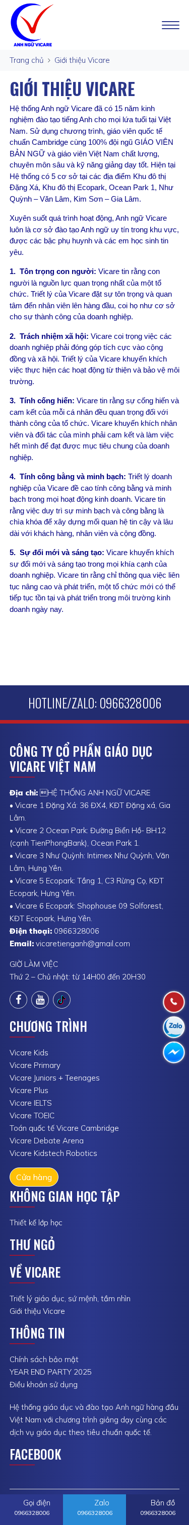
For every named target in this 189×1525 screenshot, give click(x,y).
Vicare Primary (35, 1065)
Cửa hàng (34, 1177)
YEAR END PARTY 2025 (51, 1372)
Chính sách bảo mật (44, 1359)
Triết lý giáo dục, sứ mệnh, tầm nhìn (70, 1298)
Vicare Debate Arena (47, 1140)
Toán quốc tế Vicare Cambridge (64, 1128)
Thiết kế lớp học (36, 1222)
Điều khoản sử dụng (44, 1384)
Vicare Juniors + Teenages (55, 1078)
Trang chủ (27, 60)
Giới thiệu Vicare (82, 60)
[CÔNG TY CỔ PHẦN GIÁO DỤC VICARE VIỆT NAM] (33, 24)
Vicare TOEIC (32, 1115)
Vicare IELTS (31, 1103)
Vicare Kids (29, 1052)
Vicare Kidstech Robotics (53, 1153)
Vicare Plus (29, 1090)
